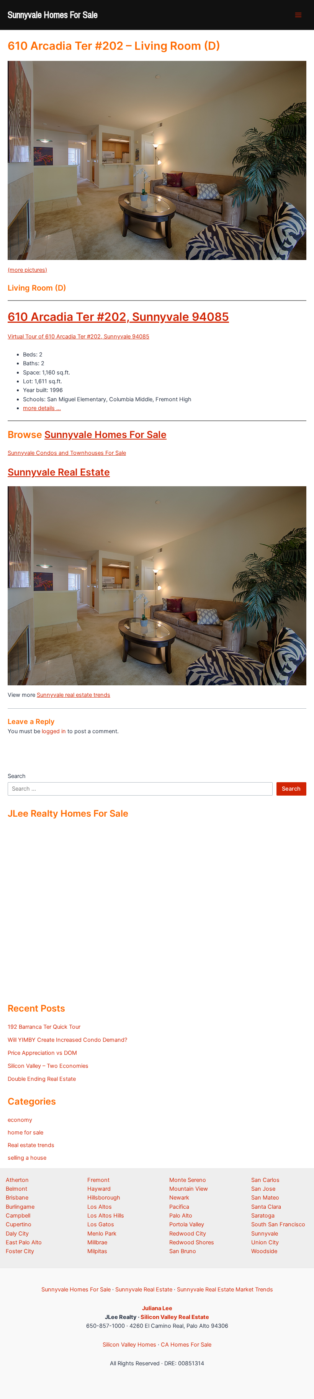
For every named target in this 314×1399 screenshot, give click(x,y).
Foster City (20, 1251)
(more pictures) (27, 269)
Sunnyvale (264, 1233)
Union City (265, 1242)
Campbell (18, 1215)
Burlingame (20, 1206)
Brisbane (17, 1197)
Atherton (17, 1180)
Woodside (264, 1251)
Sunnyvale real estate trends (73, 694)
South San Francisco (278, 1224)
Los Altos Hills (105, 1215)
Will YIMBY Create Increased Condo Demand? (67, 1039)
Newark (179, 1197)
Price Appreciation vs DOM (42, 1052)
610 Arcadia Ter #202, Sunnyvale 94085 (118, 317)
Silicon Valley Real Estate (175, 1317)
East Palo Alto (24, 1242)
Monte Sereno (187, 1180)
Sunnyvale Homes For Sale (53, 14)
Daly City (17, 1233)
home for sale (25, 1132)
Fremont (98, 1180)
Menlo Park (101, 1233)
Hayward (99, 1188)
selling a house (27, 1157)
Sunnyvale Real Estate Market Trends (225, 1289)
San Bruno (182, 1251)
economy (20, 1119)
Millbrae (97, 1242)
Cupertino (18, 1224)
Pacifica (179, 1206)
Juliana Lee (157, 1308)
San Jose (263, 1188)
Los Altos (99, 1206)
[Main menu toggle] (298, 15)
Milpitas (97, 1251)
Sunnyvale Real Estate (59, 472)
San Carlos (265, 1180)
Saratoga (263, 1215)
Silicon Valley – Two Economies (48, 1065)
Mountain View (188, 1188)
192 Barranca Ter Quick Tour (44, 1026)
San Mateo (265, 1197)
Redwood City (187, 1233)
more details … (42, 408)
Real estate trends (31, 1145)
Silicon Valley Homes (129, 1344)
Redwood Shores (191, 1242)
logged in (54, 731)
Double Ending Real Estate (42, 1078)
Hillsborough (103, 1197)
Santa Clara (266, 1206)
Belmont (16, 1188)
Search (17, 776)
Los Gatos (100, 1224)
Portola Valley (186, 1224)
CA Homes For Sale (186, 1344)
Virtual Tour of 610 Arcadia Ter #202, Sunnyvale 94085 (78, 336)
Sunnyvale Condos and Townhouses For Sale (67, 452)
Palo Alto (180, 1215)
